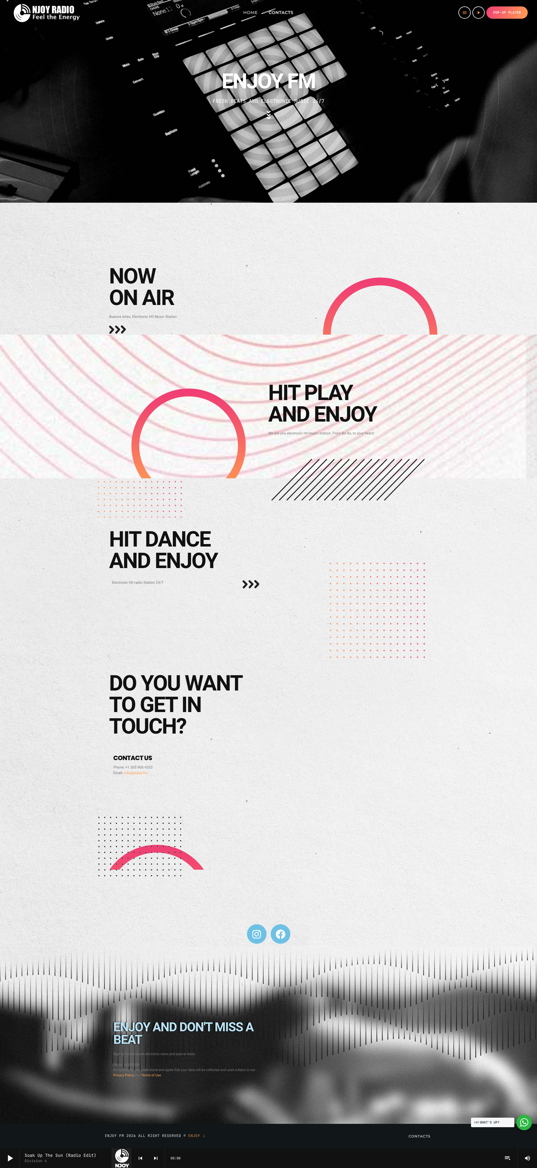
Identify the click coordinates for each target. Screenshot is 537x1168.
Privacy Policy (124, 1075)
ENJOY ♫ (197, 1135)
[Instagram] (257, 934)
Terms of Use (151, 1075)
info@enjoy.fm (135, 773)
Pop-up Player (507, 12)
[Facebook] (280, 934)
